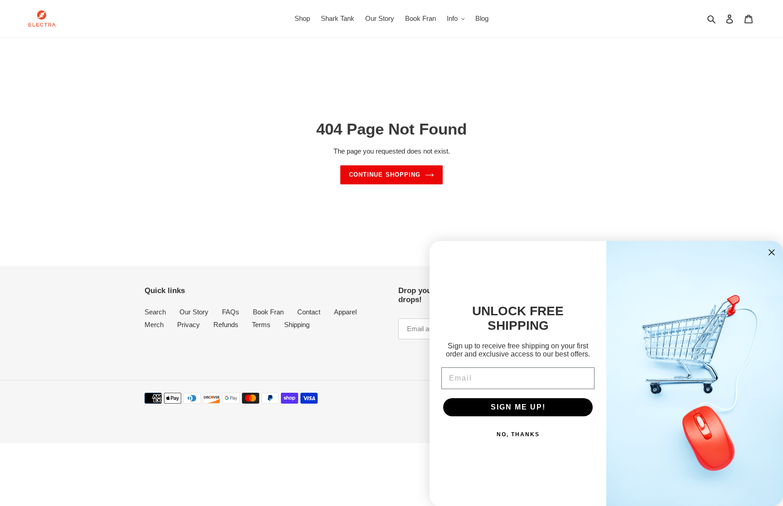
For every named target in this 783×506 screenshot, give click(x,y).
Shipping (296, 324)
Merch (154, 324)
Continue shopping (384, 174)
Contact (308, 312)
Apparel (345, 312)
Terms (261, 324)
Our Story (193, 312)
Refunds (225, 324)
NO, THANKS (518, 434)
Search (155, 312)
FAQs (230, 312)
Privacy (188, 324)
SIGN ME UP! (518, 407)
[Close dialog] (771, 252)
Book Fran (268, 312)
